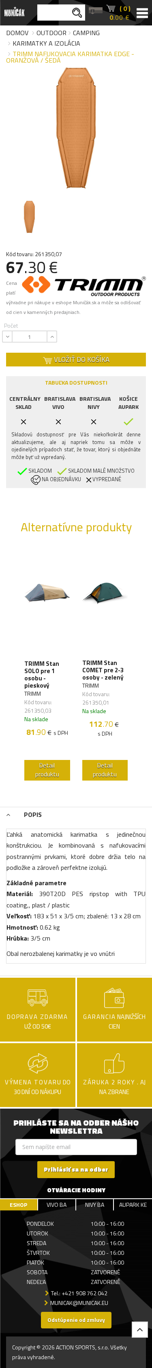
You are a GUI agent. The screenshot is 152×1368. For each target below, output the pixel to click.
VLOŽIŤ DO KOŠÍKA (80, 359)
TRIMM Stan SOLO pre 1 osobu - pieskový (41, 674)
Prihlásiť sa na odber (76, 1169)
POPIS (32, 814)
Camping (86, 33)
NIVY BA (94, 1204)
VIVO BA (56, 1204)
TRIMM (32, 693)
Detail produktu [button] (47, 770)
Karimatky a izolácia (46, 43)
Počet (11, 325)
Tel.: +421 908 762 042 (79, 1293)
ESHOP (18, 1204)
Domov (17, 33)
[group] (47, 666)
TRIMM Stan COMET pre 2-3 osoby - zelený (103, 670)
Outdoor (51, 33)
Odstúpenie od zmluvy (76, 1319)
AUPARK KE (133, 1204)
